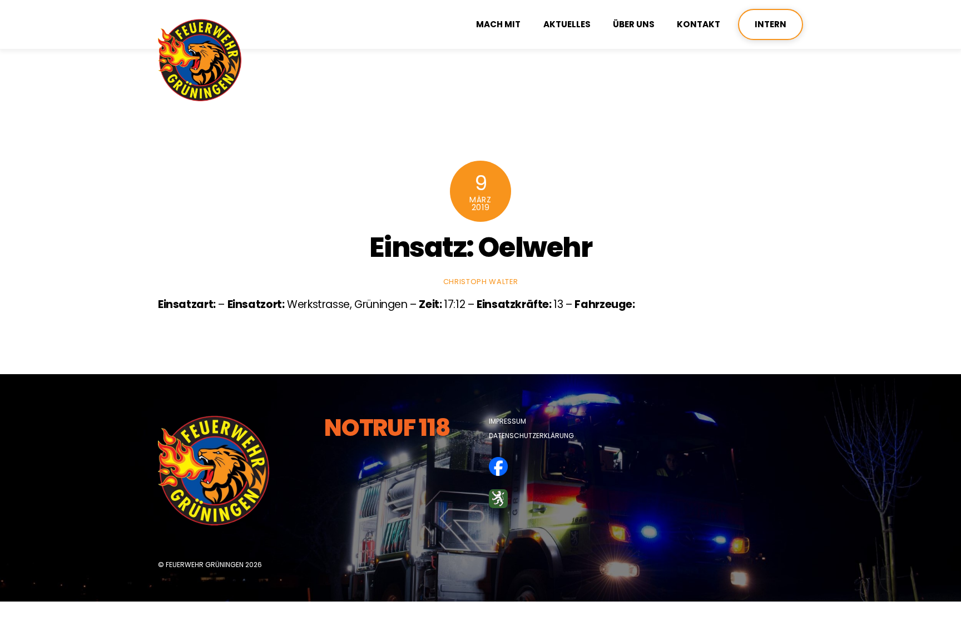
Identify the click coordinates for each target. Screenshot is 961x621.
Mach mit (498, 24)
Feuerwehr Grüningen (205, 564)
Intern (770, 24)
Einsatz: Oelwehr (480, 247)
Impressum (507, 421)
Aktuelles (567, 24)
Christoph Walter (480, 281)
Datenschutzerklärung (531, 435)
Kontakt (698, 24)
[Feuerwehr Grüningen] (199, 96)
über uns (634, 24)
